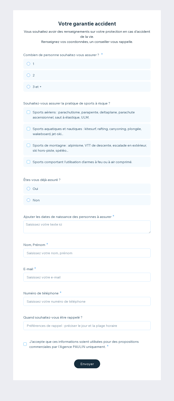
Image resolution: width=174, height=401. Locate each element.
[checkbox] (87, 115)
